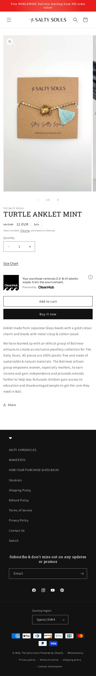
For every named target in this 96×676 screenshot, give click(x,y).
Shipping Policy (20, 490)
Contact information (50, 666)
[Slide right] (58, 200)
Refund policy (75, 652)
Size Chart (10, 263)
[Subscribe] (82, 573)
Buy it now (48, 314)
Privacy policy (27, 659)
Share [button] (12, 405)
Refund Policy (19, 500)
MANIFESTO (17, 460)
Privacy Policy (18, 520)
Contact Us (17, 531)
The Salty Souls (31, 652)
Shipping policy (72, 659)
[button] (9, 20)
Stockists (15, 480)
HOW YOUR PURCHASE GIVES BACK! (34, 470)
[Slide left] (38, 200)
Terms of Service (20, 510)
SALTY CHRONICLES (22, 450)
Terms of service (49, 659)
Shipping (25, 230)
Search (14, 541)
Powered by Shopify (51, 652)
